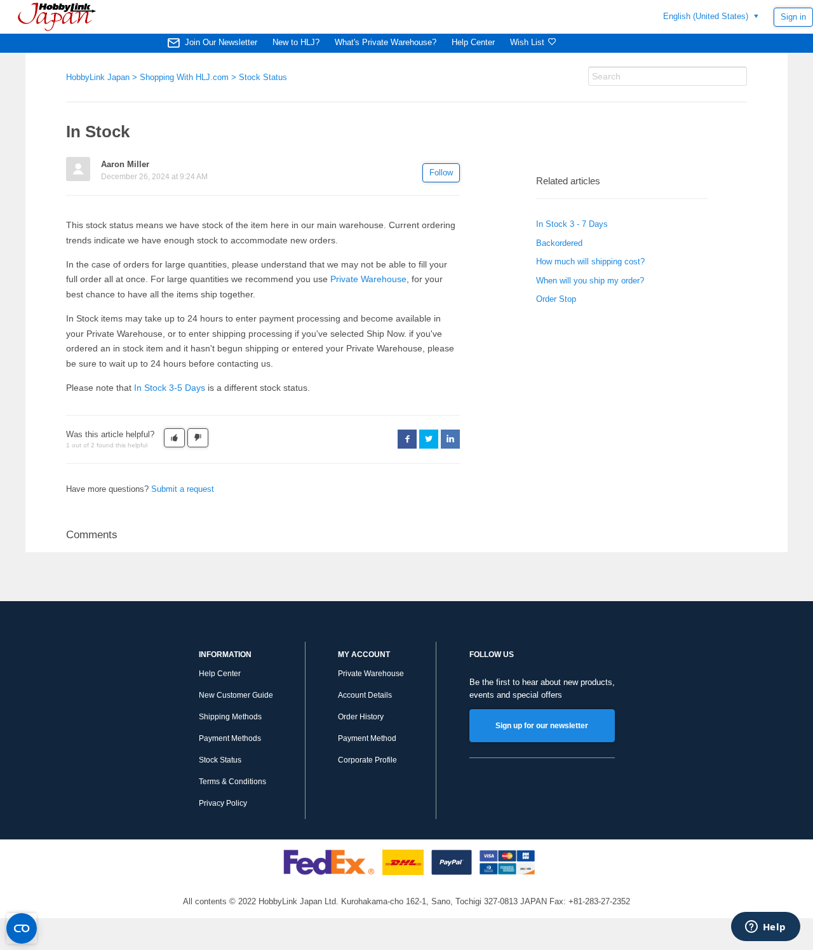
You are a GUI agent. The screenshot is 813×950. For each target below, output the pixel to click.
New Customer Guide (236, 695)
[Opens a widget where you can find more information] (765, 928)
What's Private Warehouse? (385, 42)
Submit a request (182, 489)
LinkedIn (450, 439)
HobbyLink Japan (98, 77)
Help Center (473, 42)
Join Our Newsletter (221, 42)
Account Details (365, 695)
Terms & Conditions (232, 781)
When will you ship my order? (590, 280)
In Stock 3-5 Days (169, 388)
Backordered (559, 243)
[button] (174, 437)
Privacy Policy (223, 803)
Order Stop (556, 299)
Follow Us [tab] (491, 654)
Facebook (407, 439)
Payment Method (367, 738)
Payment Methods (230, 738)
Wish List (527, 42)
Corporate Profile (367, 760)
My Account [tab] (364, 654)
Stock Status (263, 77)
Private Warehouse (368, 279)
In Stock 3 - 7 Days (572, 224)
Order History (361, 716)
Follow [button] (441, 172)
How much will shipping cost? (590, 261)
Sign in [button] (793, 17)
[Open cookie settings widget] (21, 928)
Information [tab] (225, 654)
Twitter (428, 439)
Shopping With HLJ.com (184, 77)
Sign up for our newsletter (541, 725)
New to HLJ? (295, 42)
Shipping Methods (230, 716)
